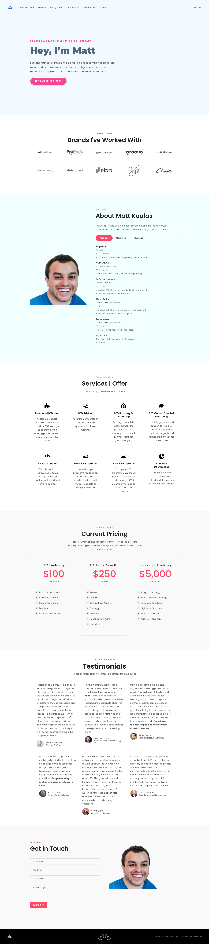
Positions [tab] (104, 238)
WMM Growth (102, 262)
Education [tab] (138, 238)
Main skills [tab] (121, 238)
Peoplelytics (102, 246)
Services (42, 7)
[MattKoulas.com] (10, 8)
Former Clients (27, 7)
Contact (103, 7)
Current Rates (72, 7)
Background (56, 7)
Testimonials (89, 7)
